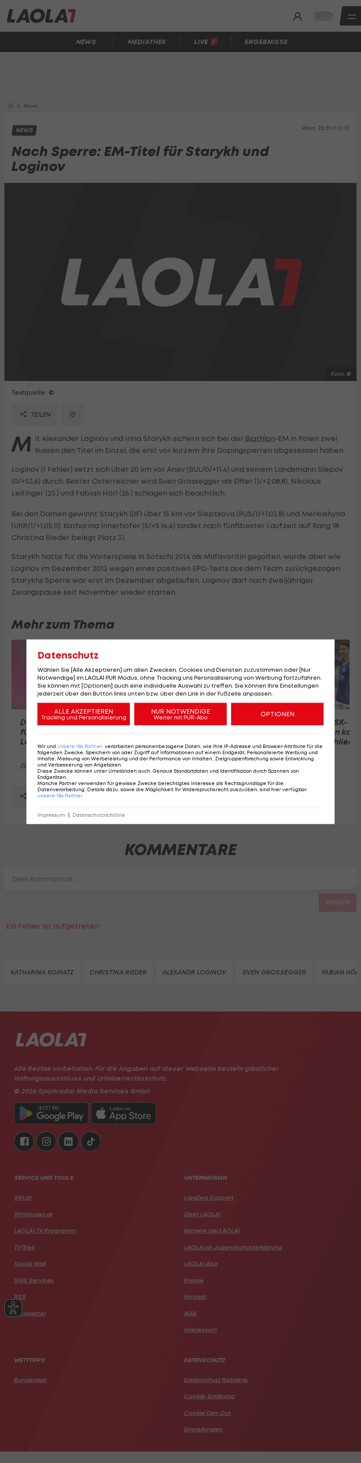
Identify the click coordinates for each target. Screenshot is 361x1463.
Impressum (51, 814)
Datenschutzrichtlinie (99, 814)
